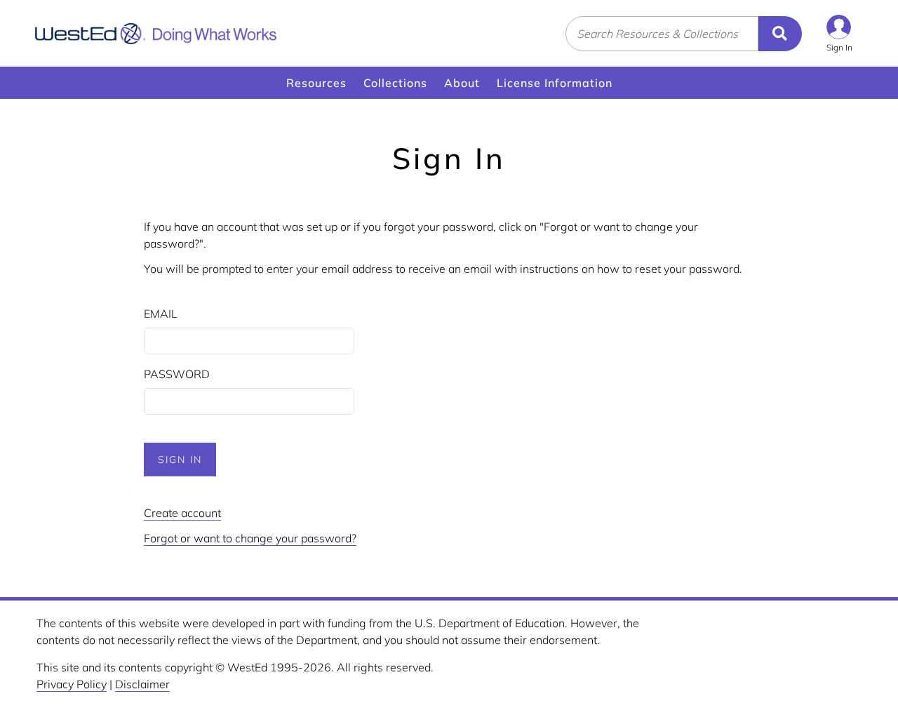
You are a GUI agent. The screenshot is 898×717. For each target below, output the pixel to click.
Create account (182, 513)
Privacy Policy (71, 684)
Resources (316, 83)
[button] (839, 33)
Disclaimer (142, 684)
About (462, 83)
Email (160, 314)
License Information (554, 83)
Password (177, 374)
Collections (395, 83)
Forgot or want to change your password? (250, 538)
